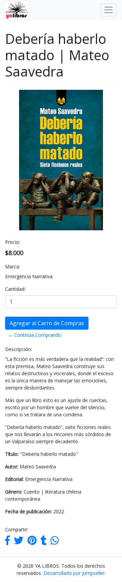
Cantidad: (15, 289)
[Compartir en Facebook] (7, 542)
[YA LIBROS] (14, 10)
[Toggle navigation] (108, 9)
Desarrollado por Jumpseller (74, 573)
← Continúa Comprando (34, 335)
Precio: (12, 242)
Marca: (12, 266)
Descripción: (18, 349)
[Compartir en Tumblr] (43, 542)
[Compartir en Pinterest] (32, 542)
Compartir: (16, 529)
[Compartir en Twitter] (18, 542)
